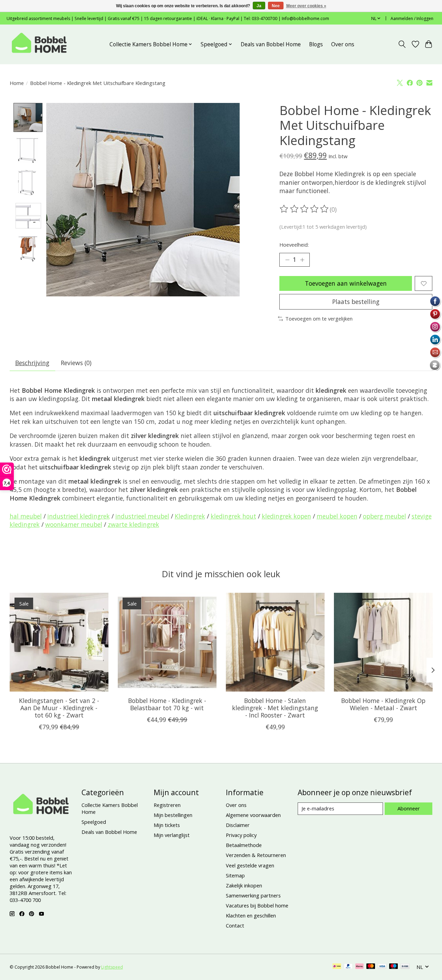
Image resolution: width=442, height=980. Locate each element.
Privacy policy (241, 834)
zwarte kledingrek (133, 524)
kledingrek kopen (286, 516)
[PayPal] (348, 966)
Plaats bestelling (355, 301)
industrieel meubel (142, 516)
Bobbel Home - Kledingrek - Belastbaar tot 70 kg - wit (167, 704)
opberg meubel (384, 516)
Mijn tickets (167, 824)
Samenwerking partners (253, 895)
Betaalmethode (244, 844)
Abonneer (408, 808)
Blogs (316, 44)
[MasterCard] (370, 966)
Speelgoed (93, 821)
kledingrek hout (233, 516)
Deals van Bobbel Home (271, 44)
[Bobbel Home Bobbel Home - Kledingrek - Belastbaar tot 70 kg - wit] (167, 642)
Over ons (342, 44)
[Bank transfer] (405, 966)
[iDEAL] (337, 966)
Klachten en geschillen (251, 915)
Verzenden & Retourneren (256, 854)
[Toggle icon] (402, 44)
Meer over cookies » (306, 5)
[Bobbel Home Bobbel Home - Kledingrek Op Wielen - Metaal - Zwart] (383, 642)
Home (17, 82)
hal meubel (26, 516)
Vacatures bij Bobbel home (257, 905)
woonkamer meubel (73, 524)
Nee (276, 5)
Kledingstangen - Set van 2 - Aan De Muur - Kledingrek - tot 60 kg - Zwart (59, 707)
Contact (235, 925)
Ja (259, 5)
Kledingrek (190, 516)
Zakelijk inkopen (244, 885)
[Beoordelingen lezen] (304, 208)
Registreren (167, 804)
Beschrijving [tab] (32, 363)
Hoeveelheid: (294, 244)
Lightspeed (112, 967)
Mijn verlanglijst (172, 834)
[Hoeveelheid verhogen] (302, 260)
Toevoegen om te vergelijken (319, 318)
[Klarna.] (359, 966)
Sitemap (235, 875)
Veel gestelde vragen (250, 865)
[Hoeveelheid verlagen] (287, 260)
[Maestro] (393, 966)
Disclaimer (238, 824)
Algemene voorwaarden (253, 814)
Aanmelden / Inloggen (412, 18)
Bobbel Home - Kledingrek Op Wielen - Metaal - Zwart (383, 704)
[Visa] (382, 966)
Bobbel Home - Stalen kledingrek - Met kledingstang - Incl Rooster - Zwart (275, 707)
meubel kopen (337, 516)
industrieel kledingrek (78, 516)
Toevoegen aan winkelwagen (346, 283)
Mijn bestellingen (173, 814)
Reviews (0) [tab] (76, 363)
